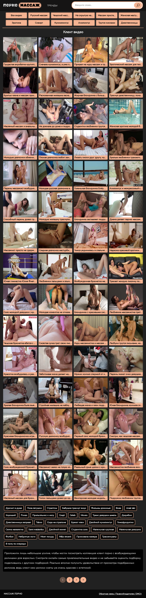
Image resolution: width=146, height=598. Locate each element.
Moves (84, 515)
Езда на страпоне (56, 522)
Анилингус (84, 22)
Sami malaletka (36, 529)
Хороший (11, 515)
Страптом (52, 508)
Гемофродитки (125, 522)
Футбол (9, 536)
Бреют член (77, 522)
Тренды (52, 5)
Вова (118, 508)
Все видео (16, 15)
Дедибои (127, 515)
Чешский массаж (62, 15)
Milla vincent (65, 536)
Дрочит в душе (14, 508)
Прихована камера (86, 536)
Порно (21, 5)
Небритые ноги (27, 536)
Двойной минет (57, 529)
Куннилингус (61, 22)
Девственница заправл (18, 522)
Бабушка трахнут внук (74, 508)
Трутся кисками (107, 22)
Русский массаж (38, 15)
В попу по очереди (16, 543)
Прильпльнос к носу (43, 515)
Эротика (16, 22)
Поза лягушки (34, 508)
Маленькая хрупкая (103, 529)
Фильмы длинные (101, 508)
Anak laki (130, 508)
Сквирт (39, 22)
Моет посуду (47, 536)
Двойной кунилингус (100, 522)
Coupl (62, 515)
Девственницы (129, 22)
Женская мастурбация (130, 15)
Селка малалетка (14, 529)
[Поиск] (138, 5)
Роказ (24, 515)
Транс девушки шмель (104, 515)
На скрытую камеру (85, 15)
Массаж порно (13, 593)
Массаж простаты (107, 15)
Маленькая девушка (130, 529)
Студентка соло (79, 529)
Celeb (73, 515)
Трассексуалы (109, 536)
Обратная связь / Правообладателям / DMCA (120, 593)
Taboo (39, 522)
